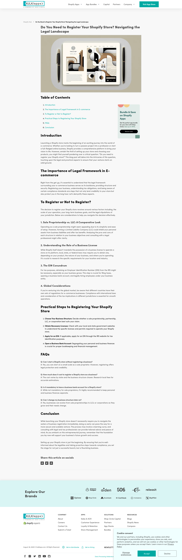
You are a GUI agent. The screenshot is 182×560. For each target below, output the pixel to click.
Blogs (129, 518)
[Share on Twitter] (46, 463)
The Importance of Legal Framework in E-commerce (67, 109)
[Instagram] (29, 556)
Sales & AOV (86, 518)
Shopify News (133, 522)
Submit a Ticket (64, 529)
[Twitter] (34, 556)
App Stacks (109, 526)
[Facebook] (25, 556)
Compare (131, 526)
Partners (108, 522)
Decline (167, 553)
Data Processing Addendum (104, 556)
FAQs (47, 123)
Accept (147, 553)
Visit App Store (149, 4)
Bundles (107, 529)
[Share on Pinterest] (51, 463)
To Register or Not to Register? (58, 113)
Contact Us (62, 526)
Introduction (50, 104)
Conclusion (49, 127)
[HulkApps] (33, 4)
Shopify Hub (27, 22)
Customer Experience (90, 522)
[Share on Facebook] (42, 463)
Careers (61, 522)
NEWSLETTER (110, 547)
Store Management (89, 529)
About (60, 518)
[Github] (49, 556)
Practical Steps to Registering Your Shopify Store (65, 118)
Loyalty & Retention (89, 526)
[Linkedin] (39, 556)
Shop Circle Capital (112, 518)
